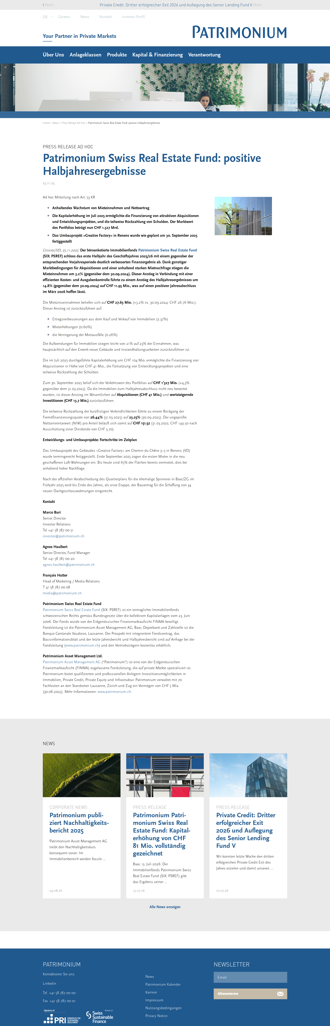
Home (46, 123)
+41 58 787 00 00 (62, 993)
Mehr (202, 4)
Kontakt (105, 17)
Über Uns (53, 55)
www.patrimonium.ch (82, 645)
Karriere (151, 992)
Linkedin (49, 983)
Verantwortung (204, 55)
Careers (64, 17)
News (84, 17)
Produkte (117, 55)
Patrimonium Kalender (162, 984)
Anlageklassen (85, 55)
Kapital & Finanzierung (157, 55)
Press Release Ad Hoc (73, 123)
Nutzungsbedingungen (163, 1008)
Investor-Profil (133, 17)
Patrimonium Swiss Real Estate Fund (167, 250)
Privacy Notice (156, 1016)
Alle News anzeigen (165, 907)
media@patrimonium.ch (62, 593)
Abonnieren (228, 994)
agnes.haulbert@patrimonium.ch (69, 565)
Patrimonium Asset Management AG (71, 662)
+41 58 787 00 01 (63, 1001)
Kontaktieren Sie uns (58, 974)
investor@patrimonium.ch (63, 536)
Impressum (154, 1000)
